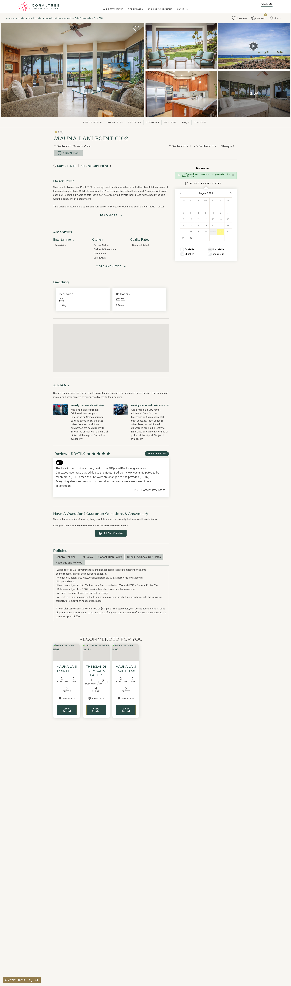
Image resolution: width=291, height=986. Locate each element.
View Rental (67, 710)
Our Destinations (113, 9)
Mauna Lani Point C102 (92, 18)
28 (220, 232)
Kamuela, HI (66, 166)
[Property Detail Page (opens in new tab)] (66, 652)
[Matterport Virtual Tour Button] (253, 46)
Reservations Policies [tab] (69, 562)
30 (183, 238)
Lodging (22, 18)
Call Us (266, 3)
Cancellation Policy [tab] (110, 557)
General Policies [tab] (65, 557)
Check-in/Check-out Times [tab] (144, 557)
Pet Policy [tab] (87, 557)
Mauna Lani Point (72, 18)
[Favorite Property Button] (135, 28)
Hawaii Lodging (35, 18)
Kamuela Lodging (53, 18)
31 (191, 238)
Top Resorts (135, 9)
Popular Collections (160, 9)
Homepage (10, 18)
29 (228, 232)
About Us (182, 9)
